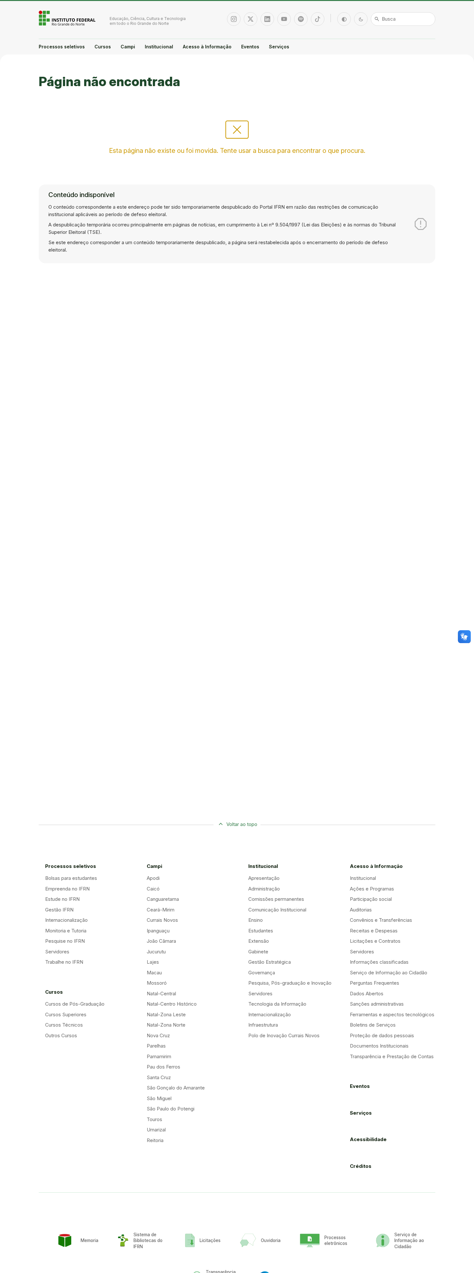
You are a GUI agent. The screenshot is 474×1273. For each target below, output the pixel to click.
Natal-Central (161, 993)
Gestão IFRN (59, 910)
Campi (128, 46)
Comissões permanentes (276, 899)
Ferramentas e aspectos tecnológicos (392, 1014)
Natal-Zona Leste (166, 1014)
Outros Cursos (61, 1035)
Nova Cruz (158, 1035)
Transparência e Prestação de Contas (392, 1056)
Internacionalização (66, 920)
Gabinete (258, 952)
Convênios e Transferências (381, 920)
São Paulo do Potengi (170, 1109)
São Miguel (159, 1098)
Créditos (360, 1166)
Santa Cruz (159, 1077)
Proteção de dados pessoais (382, 1035)
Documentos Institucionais (379, 1046)
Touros (154, 1119)
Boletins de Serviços (373, 1025)
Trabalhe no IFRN (64, 962)
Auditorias (361, 910)
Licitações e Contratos (375, 941)
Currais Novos (162, 920)
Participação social (371, 899)
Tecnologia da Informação (277, 1004)
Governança (261, 973)
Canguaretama (163, 899)
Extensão (258, 941)
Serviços (279, 46)
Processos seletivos (62, 46)
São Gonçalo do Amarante (176, 1088)
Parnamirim (159, 1056)
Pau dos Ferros (163, 1067)
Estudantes (260, 931)
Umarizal (156, 1130)
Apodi (153, 878)
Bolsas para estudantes (71, 878)
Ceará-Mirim (160, 910)
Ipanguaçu (158, 931)
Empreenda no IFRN (67, 889)
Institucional (159, 46)
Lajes (153, 962)
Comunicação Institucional (277, 910)
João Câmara (161, 941)
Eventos (250, 46)
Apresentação (264, 878)
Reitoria (155, 1140)
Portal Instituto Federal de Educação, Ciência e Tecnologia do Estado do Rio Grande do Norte (68, 18)
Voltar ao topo (241, 824)
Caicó (153, 889)
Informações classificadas (379, 962)
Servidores (57, 952)
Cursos (102, 46)
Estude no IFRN (62, 899)
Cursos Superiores (65, 1014)
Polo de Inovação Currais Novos (284, 1035)
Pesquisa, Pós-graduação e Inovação (289, 983)
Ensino (255, 920)
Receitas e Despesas (374, 931)
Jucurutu (156, 952)
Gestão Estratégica (269, 962)
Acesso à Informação (207, 46)
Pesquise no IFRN (65, 941)
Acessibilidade (368, 1139)
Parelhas (156, 1046)
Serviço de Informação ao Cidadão (388, 973)
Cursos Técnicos (64, 1025)
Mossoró (157, 983)
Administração (264, 889)
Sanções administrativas (377, 1004)
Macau (154, 973)
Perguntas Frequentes (374, 983)
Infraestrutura (263, 1025)
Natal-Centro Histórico (172, 1004)
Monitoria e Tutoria (65, 931)
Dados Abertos (366, 993)
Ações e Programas (372, 889)
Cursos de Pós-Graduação (74, 1004)
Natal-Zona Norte (166, 1025)
